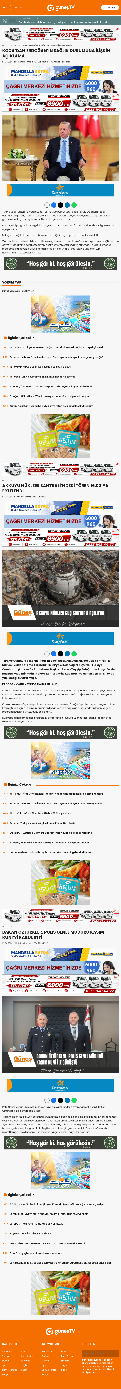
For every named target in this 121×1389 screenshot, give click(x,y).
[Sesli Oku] (47, 205)
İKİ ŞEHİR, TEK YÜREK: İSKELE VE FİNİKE (30, 1233)
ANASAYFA (6, 45)
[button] (11, 21)
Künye (5, 1374)
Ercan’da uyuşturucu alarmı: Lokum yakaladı (36, 1253)
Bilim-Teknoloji (9, 1369)
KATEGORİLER (11, 1344)
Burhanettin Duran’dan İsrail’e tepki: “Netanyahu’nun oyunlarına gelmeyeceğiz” (56, 357)
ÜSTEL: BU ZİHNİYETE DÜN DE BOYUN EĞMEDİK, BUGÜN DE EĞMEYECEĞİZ (49, 1214)
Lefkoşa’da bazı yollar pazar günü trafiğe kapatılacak (50, 22)
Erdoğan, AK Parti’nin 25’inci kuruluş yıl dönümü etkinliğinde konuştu (49, 396)
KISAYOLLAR (50, 1344)
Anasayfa (7, 1351)
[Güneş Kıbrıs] (61, 7)
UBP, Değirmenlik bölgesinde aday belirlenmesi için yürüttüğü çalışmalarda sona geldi (60, 1262)
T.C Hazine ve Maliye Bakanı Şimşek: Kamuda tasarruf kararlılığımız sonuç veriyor (57, 1204)
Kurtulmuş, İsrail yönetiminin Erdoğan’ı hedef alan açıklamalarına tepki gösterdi (56, 347)
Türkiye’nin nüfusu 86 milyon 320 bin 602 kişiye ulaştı (40, 366)
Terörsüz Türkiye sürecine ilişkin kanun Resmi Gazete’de (42, 376)
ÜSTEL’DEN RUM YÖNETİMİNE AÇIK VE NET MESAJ (36, 1223)
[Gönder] (115, 1353)
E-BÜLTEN (88, 1344)
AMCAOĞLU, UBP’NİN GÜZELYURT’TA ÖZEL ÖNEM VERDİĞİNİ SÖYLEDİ (47, 1243)
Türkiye (15, 45)
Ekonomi (25, 1360)
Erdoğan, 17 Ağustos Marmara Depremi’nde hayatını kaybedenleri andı (51, 386)
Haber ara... (18, 7)
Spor (4, 1365)
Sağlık (24, 1365)
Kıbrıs (24, 1351)
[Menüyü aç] (5, 7)
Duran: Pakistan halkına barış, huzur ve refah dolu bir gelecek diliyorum (51, 406)
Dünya (5, 1360)
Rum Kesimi (27, 1356)
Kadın (24, 1369)
